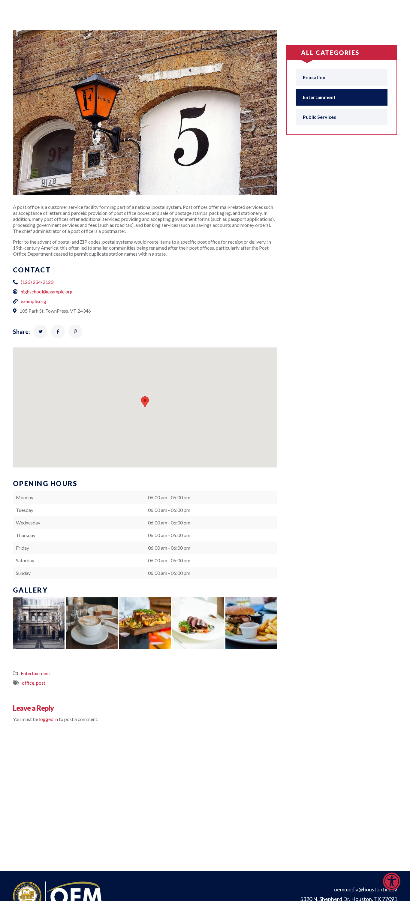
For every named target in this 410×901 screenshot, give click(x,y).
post (40, 683)
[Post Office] (40, 331)
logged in (48, 719)
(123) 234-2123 (37, 282)
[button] (392, 886)
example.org (33, 301)
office (28, 683)
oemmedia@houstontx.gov (365, 889)
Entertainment (35, 673)
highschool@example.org (47, 291)
